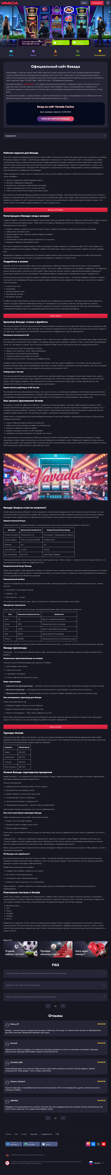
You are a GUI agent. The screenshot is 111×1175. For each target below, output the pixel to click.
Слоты (8, 1134)
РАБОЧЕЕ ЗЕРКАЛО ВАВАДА (55, 119)
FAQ (57, 1134)
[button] (108, 26)
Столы (24, 1134)
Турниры (34, 1134)
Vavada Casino (28, 84)
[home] (9, 3)
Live (16, 1134)
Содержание (46, 1134)
